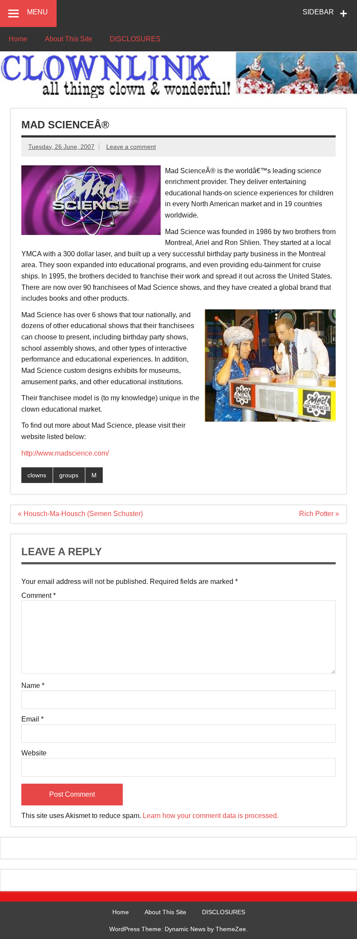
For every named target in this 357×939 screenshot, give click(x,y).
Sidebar (318, 12)
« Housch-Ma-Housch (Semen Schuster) (80, 513)
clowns (36, 475)
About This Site (68, 39)
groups (68, 475)
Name (32, 685)
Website (34, 753)
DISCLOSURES (135, 39)
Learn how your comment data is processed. (211, 815)
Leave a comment (131, 146)
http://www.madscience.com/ (65, 453)
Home (18, 39)
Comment (38, 595)
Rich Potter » (319, 513)
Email (32, 719)
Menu (37, 12)
